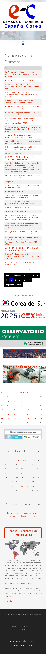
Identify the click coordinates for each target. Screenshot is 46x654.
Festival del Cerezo (13, 153)
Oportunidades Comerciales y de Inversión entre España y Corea (22, 142)
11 (8, 410)
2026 (26, 393)
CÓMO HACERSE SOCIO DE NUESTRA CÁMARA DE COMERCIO (22, 372)
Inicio (8, 276)
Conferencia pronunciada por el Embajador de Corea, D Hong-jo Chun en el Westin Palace (22, 86)
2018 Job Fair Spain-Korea (16, 211)
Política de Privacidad (23, 646)
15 (35, 410)
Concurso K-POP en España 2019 (19, 80)
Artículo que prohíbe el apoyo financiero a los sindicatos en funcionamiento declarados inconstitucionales (22, 225)
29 (35, 418)
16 (41, 410)
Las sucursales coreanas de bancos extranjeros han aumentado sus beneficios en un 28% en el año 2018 (23, 121)
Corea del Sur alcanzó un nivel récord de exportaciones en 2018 (22, 108)
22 (35, 414)
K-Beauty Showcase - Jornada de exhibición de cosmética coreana (19, 102)
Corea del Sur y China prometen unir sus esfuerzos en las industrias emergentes (22, 136)
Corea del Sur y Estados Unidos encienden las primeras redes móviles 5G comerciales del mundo (22, 129)
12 (15, 410)
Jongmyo (9, 182)
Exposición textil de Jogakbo (17, 208)
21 (28, 414)
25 (8, 418)
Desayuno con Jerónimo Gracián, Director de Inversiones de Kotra (22, 177)
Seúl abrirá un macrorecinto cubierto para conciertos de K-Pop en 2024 (22, 196)
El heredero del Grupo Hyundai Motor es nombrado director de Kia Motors (22, 148)
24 (2, 418)
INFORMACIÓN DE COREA (22, 351)
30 (41, 418)
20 (21, 414)
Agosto (21, 393)
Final (19, 285)
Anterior (17, 276)
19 (15, 414)
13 (21, 410)
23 (41, 414)
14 (28, 410)
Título (7, 68)
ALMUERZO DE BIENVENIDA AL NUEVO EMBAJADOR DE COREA (21, 249)
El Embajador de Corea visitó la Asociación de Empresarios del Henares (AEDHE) (21, 94)
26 (15, 418)
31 (2, 423)
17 (2, 414)
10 (29, 280)
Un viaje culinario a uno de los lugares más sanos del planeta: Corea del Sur (21, 233)
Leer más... (8, 601)
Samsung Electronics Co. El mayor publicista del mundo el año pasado (20, 202)
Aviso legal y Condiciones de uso (23, 641)
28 (28, 418)
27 (21, 418)
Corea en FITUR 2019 (14, 192)
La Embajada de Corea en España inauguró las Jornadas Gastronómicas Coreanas (21, 74)
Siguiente (10, 285)
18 (8, 414)
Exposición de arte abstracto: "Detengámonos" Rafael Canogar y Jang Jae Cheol (22, 256)
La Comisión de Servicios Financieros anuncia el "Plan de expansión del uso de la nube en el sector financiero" (22, 217)
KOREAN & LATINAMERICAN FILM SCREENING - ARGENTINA (19, 158)
